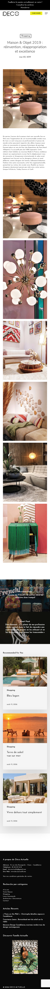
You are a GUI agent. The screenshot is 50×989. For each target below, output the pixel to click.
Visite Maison (8, 892)
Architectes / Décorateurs (12, 898)
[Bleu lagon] (25, 683)
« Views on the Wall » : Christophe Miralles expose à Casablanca (23, 915)
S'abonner (36, 13)
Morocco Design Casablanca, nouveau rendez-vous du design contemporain (24, 926)
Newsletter (25, 8)
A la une (6, 890)
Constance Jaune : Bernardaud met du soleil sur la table (23, 921)
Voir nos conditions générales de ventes (17, 876)
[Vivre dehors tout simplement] (25, 799)
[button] (46, 13)
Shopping (25, 36)
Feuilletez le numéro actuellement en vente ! (25, 2)
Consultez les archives (25, 5)
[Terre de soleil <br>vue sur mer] (25, 741)
